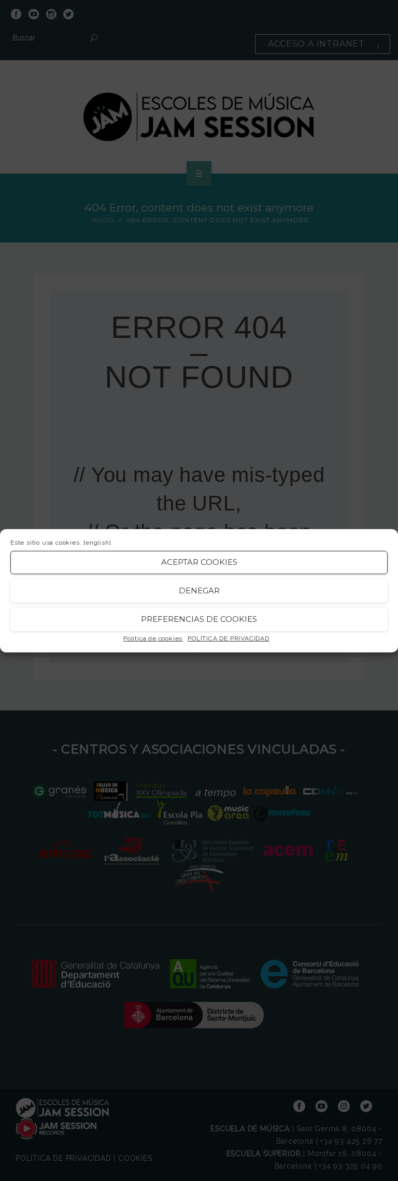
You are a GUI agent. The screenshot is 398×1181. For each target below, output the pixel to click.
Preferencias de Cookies (199, 619)
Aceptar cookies (199, 562)
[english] (97, 542)
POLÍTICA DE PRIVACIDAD (228, 638)
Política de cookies (152, 638)
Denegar (199, 590)
